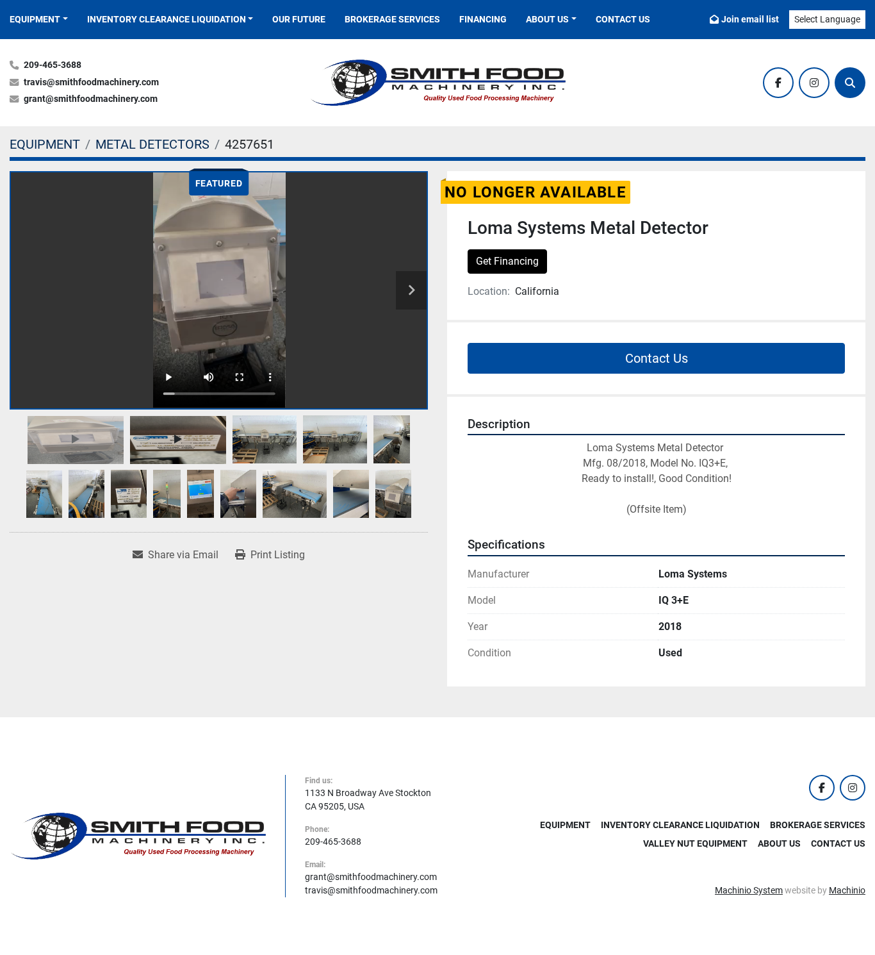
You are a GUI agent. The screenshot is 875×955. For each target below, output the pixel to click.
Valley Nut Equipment (695, 843)
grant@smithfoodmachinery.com (91, 99)
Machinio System (749, 890)
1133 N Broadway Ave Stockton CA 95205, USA (368, 799)
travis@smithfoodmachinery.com (91, 82)
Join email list (750, 19)
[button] (39, 19)
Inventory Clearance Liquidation (166, 19)
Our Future (298, 19)
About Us (547, 19)
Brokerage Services (392, 19)
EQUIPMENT (35, 19)
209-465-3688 (52, 65)
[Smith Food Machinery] (138, 835)
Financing (483, 19)
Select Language (827, 19)
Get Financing (507, 261)
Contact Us (623, 19)
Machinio (847, 890)
